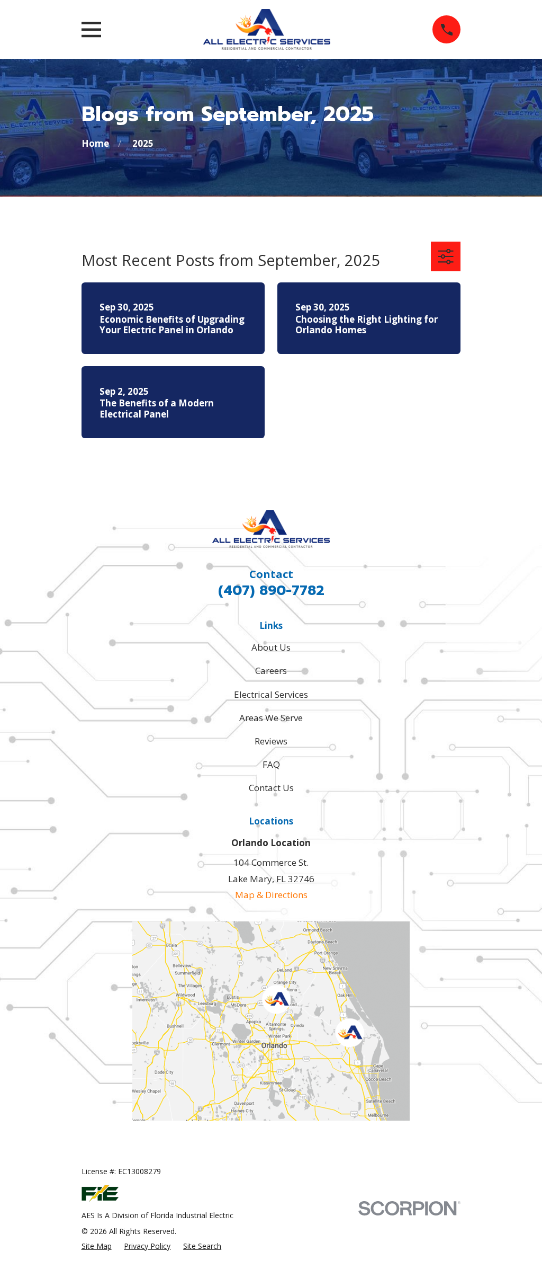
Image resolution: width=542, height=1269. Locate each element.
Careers (271, 670)
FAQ (271, 764)
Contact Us (271, 788)
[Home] (266, 29)
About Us (271, 647)
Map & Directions (271, 895)
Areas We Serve (271, 718)
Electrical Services (271, 694)
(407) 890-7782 (271, 590)
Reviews (271, 741)
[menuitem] (97, 1246)
